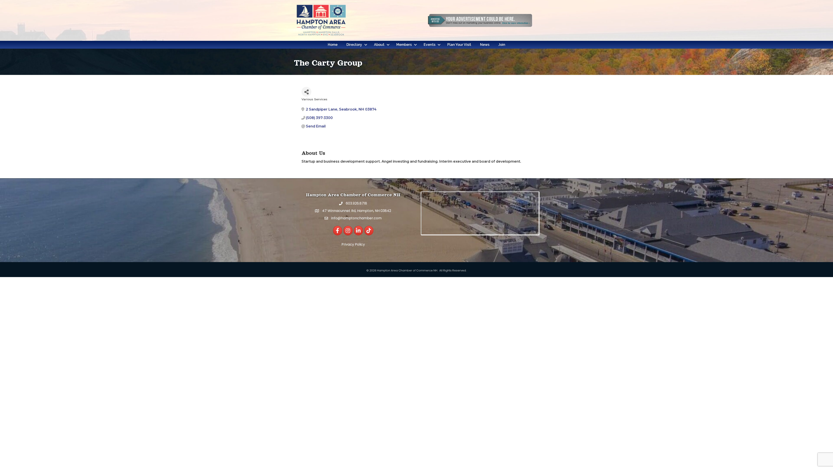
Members (404, 45)
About (379, 45)
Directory (354, 45)
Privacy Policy (353, 244)
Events (429, 45)
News (484, 45)
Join (501, 45)
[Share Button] (306, 92)
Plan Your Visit (459, 45)
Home (333, 45)
